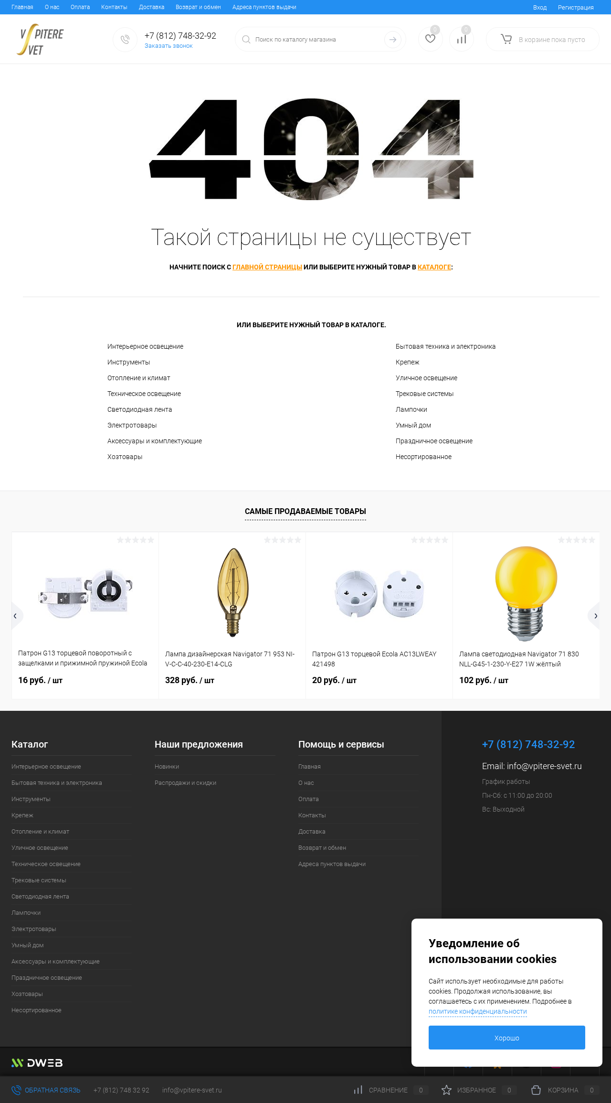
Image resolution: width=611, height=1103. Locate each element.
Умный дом (413, 425)
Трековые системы (425, 393)
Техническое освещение (144, 393)
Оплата (80, 7)
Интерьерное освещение (145, 346)
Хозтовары (125, 456)
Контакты (114, 7)
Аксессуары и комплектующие (154, 441)
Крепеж (408, 362)
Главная (22, 7)
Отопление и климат (138, 378)
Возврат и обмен (198, 7)
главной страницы (267, 267)
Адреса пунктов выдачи (264, 7)
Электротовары (132, 425)
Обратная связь (52, 1090)
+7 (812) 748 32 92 (121, 1090)
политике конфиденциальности (478, 1011)
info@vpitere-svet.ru (544, 766)
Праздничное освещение (434, 441)
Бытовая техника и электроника (446, 346)
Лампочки (411, 409)
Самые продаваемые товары (305, 511)
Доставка (151, 7)
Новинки (167, 766)
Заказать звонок (169, 45)
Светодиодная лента (139, 409)
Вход (540, 7)
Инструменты (128, 362)
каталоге (434, 267)
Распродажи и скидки (185, 782)
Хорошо (507, 1038)
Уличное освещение (426, 378)
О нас (52, 7)
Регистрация (576, 7)
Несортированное (424, 456)
